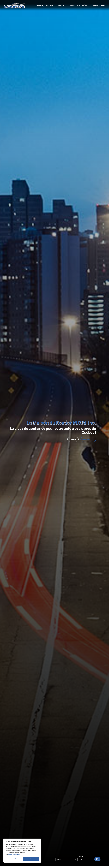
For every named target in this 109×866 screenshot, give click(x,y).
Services (72, 5)
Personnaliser (14, 859)
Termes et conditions (14, 854)
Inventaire (49, 5)
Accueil (40, 5)
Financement (61, 5)
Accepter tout (31, 859)
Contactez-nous (99, 5)
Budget (81, 856)
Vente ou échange (83, 5)
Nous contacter (88, 439)
